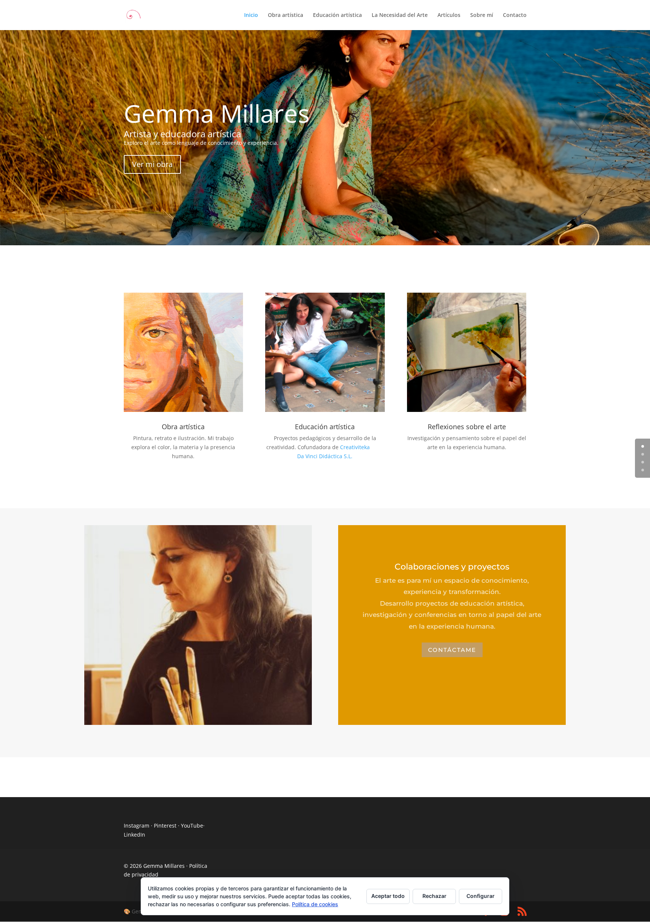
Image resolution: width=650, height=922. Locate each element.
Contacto (515, 15)
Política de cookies (315, 904)
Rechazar (434, 896)
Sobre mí (481, 15)
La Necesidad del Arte (400, 15)
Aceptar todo (388, 896)
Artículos (448, 15)
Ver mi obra (152, 164)
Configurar (480, 896)
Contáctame (452, 649)
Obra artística (285, 15)
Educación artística (337, 15)
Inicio (251, 15)
